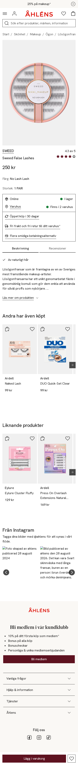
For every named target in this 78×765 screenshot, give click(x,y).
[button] (6, 572)
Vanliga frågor (16, 678)
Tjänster (12, 701)
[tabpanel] (39, 277)
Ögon (49, 34)
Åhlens (11, 713)
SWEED (8, 151)
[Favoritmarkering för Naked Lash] (32, 329)
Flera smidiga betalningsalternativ (33, 236)
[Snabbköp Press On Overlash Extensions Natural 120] (42, 438)
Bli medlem (39, 659)
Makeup (35, 34)
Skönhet (19, 34)
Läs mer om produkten (18, 298)
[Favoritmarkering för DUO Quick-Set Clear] (67, 329)
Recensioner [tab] (57, 248)
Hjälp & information (19, 690)
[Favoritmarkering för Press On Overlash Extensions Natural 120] (67, 438)
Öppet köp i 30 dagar (24, 216)
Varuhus (15, 207)
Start (5, 34)
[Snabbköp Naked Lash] (7, 329)
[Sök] (6, 23)
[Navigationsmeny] (4, 13)
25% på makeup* (39, 4)
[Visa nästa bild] (71, 365)
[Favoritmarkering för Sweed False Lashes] (72, 759)
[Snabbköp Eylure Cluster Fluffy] (7, 438)
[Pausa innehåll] (73, 4)
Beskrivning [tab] (20, 248)
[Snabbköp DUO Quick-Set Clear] (42, 329)
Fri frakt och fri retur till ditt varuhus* (35, 226)
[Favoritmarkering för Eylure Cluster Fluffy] (32, 438)
